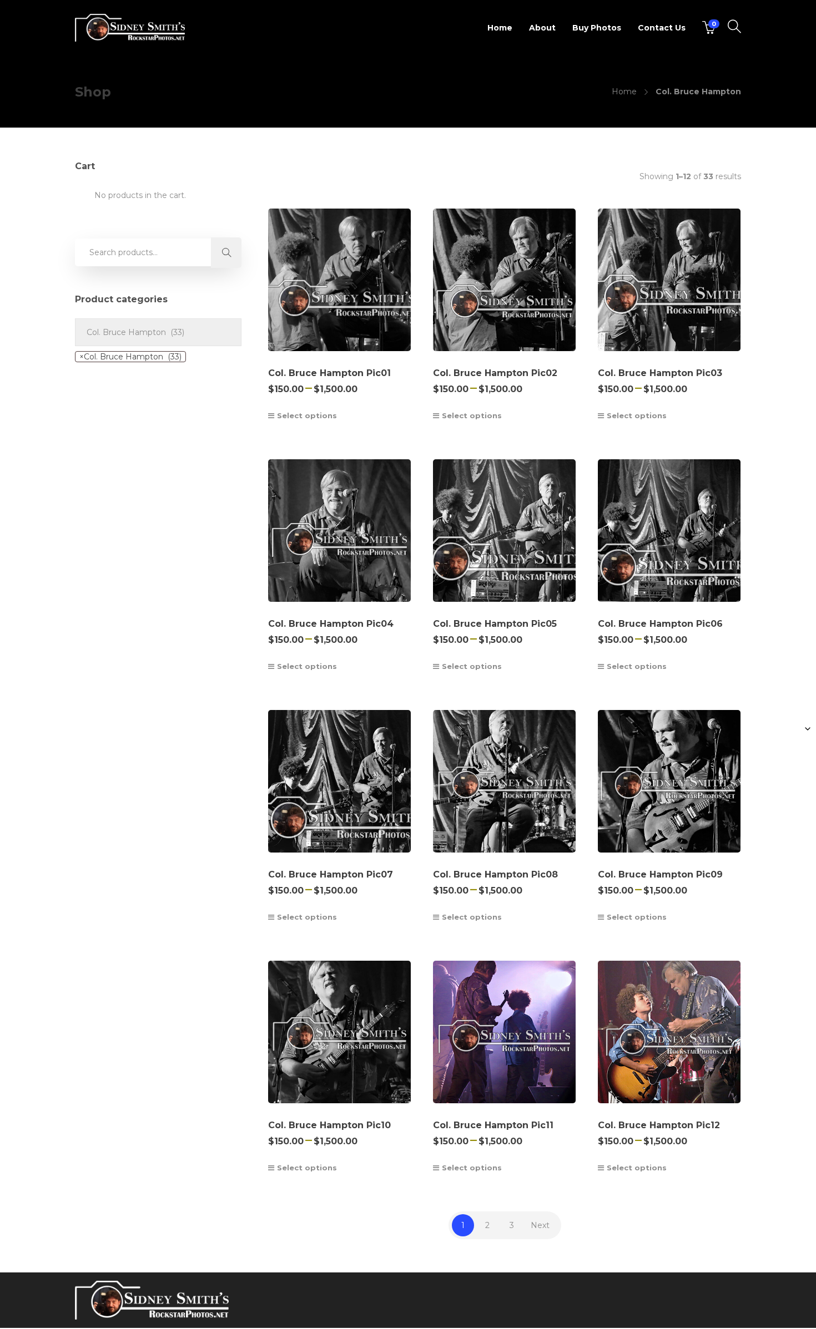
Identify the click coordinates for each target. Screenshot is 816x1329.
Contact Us (662, 28)
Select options (307, 415)
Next (540, 1225)
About (542, 28)
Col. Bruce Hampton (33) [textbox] (130, 357)
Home (499, 28)
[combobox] (130, 356)
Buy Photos (596, 28)
